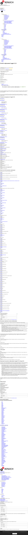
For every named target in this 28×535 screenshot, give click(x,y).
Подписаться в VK (2, 500)
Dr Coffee (4, 30)
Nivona (5, 25)
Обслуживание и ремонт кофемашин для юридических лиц (6, 476)
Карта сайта (3, 497)
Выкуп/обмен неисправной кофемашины (6, 477)
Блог (2, 496)
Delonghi (5, 24)
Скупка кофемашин (4, 29)
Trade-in (2, 35)
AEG (5, 27)
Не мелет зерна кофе (6, 16)
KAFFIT (4, 32)
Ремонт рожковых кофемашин (7, 22)
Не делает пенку (3, 483)
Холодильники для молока (6, 33)
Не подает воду (6, 17)
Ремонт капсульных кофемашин (8, 21)
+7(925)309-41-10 (2, 471)
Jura (3, 31)
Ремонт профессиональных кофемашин (9, 20)
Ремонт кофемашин (4, 475)
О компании (3, 495)
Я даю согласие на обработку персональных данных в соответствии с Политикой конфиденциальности (13, 513)
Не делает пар (3, 482)
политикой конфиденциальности (23, 531)
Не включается (3, 486)
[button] (14, 168)
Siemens (5, 28)
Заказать (1, 172)
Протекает (5, 19)
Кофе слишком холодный (3, 148)
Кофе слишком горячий (3, 150)
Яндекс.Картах (7, 68)
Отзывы (3, 36)
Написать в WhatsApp (2, 499)
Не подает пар (6, 18)
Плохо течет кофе (2, 146)
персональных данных (14, 319)
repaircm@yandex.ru (2, 473)
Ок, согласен (14, 533)
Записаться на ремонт (3, 514)
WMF (2, 491)
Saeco (5, 26)
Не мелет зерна (3, 484)
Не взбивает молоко (6, 15)
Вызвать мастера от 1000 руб (3, 124)
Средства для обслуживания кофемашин (6, 34)
